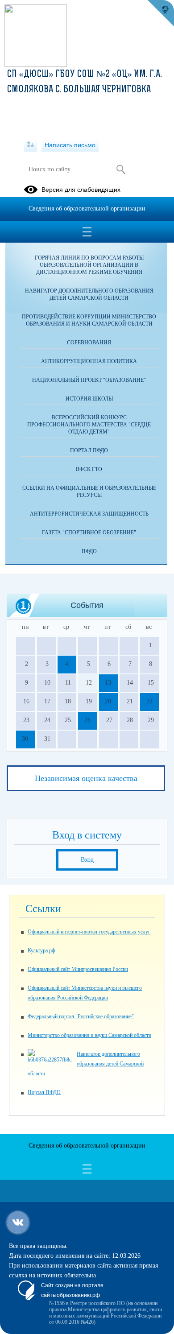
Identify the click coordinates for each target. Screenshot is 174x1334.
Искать (120, 169)
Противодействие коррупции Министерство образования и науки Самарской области (89, 320)
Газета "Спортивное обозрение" (89, 532)
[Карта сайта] (30, 145)
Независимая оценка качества (86, 778)
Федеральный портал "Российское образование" (81, 1016)
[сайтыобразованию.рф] (160, 13)
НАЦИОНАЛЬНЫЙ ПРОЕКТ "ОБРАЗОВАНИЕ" (89, 380)
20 (108, 701)
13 (108, 682)
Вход (87, 859)
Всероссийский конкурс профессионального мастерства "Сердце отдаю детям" (89, 424)
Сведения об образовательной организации (87, 208)
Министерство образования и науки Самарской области (89, 1035)
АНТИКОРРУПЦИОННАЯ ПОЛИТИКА (89, 361)
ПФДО (89, 551)
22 (149, 701)
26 (87, 720)
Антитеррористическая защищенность (89, 514)
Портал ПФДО (89, 450)
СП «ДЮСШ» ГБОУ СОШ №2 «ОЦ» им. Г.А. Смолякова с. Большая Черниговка (84, 82)
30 (25, 738)
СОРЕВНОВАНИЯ (89, 342)
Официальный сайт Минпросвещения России (78, 969)
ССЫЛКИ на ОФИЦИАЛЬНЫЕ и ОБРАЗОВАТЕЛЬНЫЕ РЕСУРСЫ (89, 491)
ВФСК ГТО (89, 469)
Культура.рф (41, 950)
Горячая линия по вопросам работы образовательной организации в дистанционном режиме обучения (89, 265)
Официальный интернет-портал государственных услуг (89, 932)
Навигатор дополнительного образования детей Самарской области (89, 294)
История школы (89, 399)
